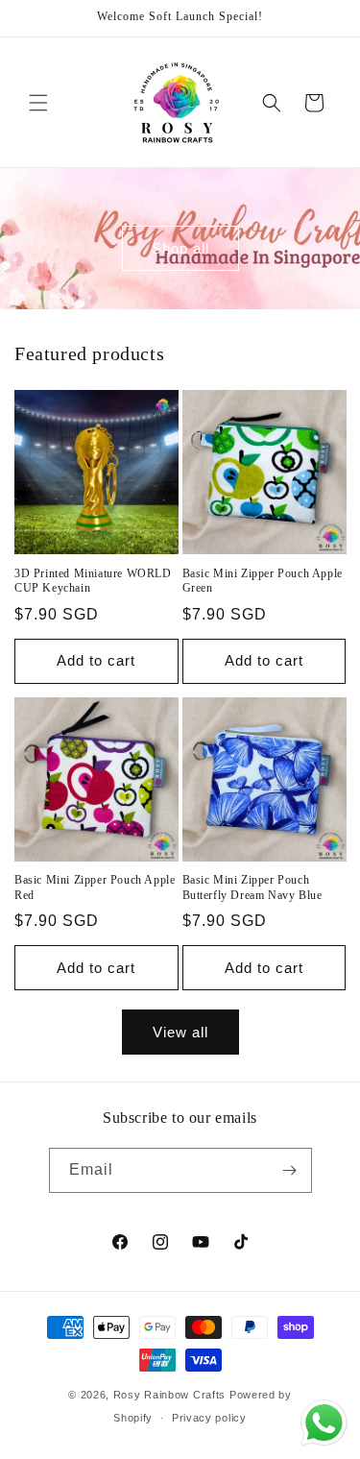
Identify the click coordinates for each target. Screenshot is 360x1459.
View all (180, 1032)
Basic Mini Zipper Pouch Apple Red (94, 887)
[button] (38, 103)
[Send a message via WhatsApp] (324, 1423)
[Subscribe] (290, 1170)
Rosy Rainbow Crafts (169, 1394)
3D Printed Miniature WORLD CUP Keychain (93, 581)
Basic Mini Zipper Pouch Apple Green (262, 581)
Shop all (180, 248)
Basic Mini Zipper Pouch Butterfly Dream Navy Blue (252, 887)
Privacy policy (209, 1417)
